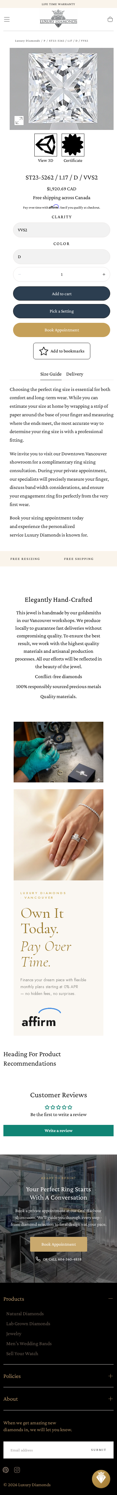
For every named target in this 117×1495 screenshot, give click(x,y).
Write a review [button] (59, 1130)
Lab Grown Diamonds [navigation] (28, 1323)
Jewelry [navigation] (13, 1333)
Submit (98, 1450)
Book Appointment (62, 330)
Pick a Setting (62, 311)
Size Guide (51, 374)
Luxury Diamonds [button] (27, 40)
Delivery (74, 374)
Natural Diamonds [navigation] (25, 1313)
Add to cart (62, 293)
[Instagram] (17, 1470)
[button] (6, 19)
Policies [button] (12, 1375)
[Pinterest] (6, 1470)
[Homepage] (58, 19)
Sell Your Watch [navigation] (22, 1353)
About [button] (10, 1398)
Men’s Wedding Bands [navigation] (29, 1343)
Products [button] (13, 1298)
